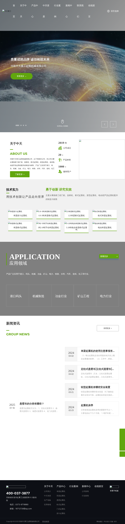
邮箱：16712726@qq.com (21, 508)
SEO (115, 521)
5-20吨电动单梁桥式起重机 (76, 229)
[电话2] (122, 431)
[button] (17, 125)
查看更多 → (21, 76)
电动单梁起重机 (105, 228)
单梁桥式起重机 (20, 228)
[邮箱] (122, 442)
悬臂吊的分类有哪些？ (32, 403)
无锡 (111, 521)
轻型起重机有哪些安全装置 (95, 387)
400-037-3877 (18, 493)
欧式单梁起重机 (105, 216)
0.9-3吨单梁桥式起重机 (48, 216)
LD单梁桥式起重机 (76, 216)
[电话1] (122, 437)
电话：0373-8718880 (19, 504)
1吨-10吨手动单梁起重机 (48, 228)
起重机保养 (87, 405)
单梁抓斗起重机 (20, 216)
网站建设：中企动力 (103, 521)
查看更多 (109, 256)
